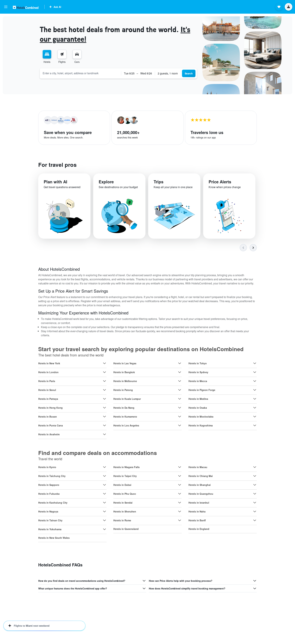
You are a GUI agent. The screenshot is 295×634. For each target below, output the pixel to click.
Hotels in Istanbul (198, 502)
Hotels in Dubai (122, 485)
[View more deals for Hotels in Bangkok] (180, 372)
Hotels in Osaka (197, 407)
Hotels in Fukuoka (49, 493)
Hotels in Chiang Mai (200, 476)
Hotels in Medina (198, 398)
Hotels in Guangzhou (200, 493)
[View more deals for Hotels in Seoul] (104, 390)
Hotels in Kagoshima (200, 425)
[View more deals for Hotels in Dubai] (180, 485)
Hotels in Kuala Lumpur (127, 398)
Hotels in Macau (197, 467)
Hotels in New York (49, 363)
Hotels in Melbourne (125, 381)
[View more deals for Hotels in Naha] (255, 511)
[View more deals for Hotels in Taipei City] (180, 476)
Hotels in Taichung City (52, 476)
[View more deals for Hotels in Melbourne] (180, 381)
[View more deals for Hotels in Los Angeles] (180, 425)
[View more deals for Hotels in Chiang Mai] (255, 476)
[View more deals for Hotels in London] (104, 372)
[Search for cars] (77, 54)
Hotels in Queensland (126, 529)
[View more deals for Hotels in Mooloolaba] (255, 416)
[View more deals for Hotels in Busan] (104, 416)
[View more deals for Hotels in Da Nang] (180, 408)
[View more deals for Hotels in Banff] (255, 520)
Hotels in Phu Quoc (124, 493)
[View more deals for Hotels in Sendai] (180, 503)
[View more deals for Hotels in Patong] (180, 390)
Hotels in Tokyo (197, 363)
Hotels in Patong (123, 390)
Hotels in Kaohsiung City (52, 502)
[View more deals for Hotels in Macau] (255, 467)
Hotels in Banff (197, 520)
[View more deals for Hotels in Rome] (180, 520)
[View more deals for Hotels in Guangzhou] (255, 494)
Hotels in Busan (47, 416)
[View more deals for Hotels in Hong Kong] (104, 408)
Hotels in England (198, 529)
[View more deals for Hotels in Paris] (104, 381)
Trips (158, 182)
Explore (106, 182)
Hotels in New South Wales (54, 537)
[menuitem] (47, 57)
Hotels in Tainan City (50, 520)
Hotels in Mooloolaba (200, 416)
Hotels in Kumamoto (125, 416)
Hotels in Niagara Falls (126, 467)
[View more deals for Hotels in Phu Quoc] (180, 494)
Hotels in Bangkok (124, 372)
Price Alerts (220, 182)
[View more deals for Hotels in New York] (104, 363)
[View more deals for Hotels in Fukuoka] (104, 494)
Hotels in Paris (46, 381)
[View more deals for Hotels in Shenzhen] (180, 511)
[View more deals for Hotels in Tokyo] (255, 363)
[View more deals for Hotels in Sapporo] (104, 485)
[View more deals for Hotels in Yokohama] (104, 529)
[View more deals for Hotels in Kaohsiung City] (104, 503)
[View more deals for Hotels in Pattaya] (104, 399)
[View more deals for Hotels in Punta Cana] (104, 425)
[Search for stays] (47, 54)
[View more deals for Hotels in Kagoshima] (255, 425)
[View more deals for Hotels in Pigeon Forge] (255, 390)
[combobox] (80, 73)
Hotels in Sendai (122, 502)
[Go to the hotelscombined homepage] (25, 7)
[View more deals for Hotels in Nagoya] (104, 511)
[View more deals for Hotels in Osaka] (255, 408)
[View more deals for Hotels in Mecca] (255, 381)
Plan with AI (55, 182)
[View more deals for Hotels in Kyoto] (104, 467)
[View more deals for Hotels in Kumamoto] (180, 416)
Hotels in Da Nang (123, 407)
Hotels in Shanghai (199, 485)
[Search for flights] (62, 54)
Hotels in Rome (122, 520)
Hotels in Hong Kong (50, 407)
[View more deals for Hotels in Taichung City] (104, 476)
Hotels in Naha (197, 511)
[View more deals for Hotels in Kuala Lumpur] (180, 399)
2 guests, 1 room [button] (168, 73)
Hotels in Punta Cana (50, 425)
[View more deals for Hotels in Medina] (255, 399)
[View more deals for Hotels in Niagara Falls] (180, 467)
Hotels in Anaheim (49, 434)
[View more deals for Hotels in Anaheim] (104, 434)
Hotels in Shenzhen (124, 511)
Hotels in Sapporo (48, 485)
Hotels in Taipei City (125, 476)
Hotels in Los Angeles (126, 425)
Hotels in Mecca (197, 381)
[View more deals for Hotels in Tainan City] (104, 520)
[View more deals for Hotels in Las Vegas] (180, 363)
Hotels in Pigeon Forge (201, 390)
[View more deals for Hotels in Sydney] (255, 372)
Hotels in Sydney (198, 372)
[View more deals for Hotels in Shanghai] (255, 485)
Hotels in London (48, 372)
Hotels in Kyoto (47, 467)
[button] (6, 7)
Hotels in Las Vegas (124, 363)
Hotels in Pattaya (48, 398)
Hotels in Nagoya (48, 511)
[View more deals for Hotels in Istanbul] (255, 503)
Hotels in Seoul (47, 390)
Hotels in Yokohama (49, 529)
